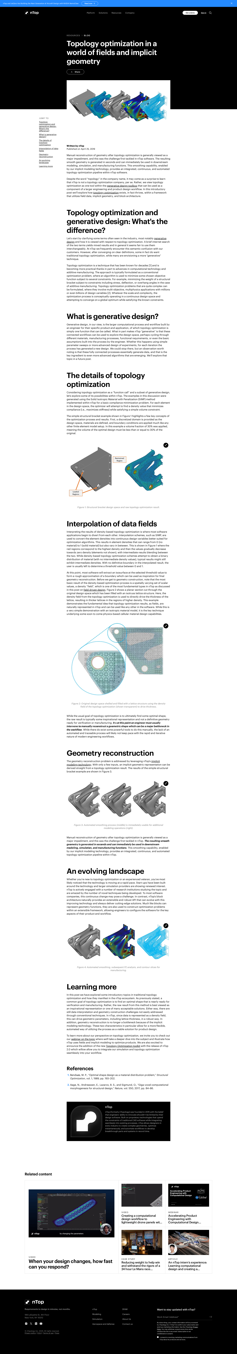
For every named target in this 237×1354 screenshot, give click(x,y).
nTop (94, 1309)
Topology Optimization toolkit (123, 1045)
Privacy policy (30, 1333)
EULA (39, 1333)
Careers (126, 1314)
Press (57, 1333)
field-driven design (94, 589)
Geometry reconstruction (46, 155)
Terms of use (48, 1333)
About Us (126, 1319)
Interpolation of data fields (48, 149)
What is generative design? (47, 135)
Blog (87, 35)
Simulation (97, 1319)
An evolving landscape (44, 161)
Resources (73, 35)
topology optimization (106, 192)
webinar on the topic (83, 1038)
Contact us (127, 1324)
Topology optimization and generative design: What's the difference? (47, 126)
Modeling (96, 1314)
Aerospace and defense (103, 1324)
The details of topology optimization (45, 142)
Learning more (46, 166)
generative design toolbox (122, 185)
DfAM (125, 1309)
